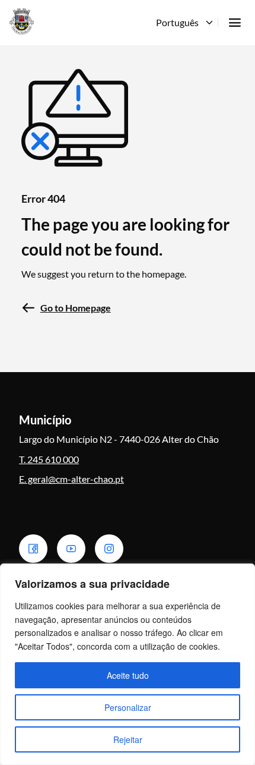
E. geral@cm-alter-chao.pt (71, 478)
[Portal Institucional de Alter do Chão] (21, 21)
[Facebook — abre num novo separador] (33, 548)
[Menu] (235, 22)
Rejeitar (127, 739)
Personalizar (127, 707)
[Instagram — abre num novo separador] (109, 548)
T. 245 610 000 (49, 459)
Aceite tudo (128, 675)
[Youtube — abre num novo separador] (71, 548)
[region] (127, 664)
